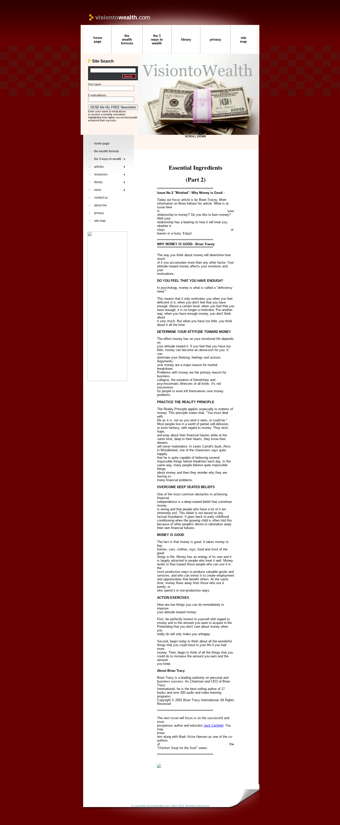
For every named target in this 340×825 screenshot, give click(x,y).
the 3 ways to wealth (157, 39)
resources (101, 174)
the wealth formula (127, 39)
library (186, 39)
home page (97, 39)
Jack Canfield (213, 725)
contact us (101, 197)
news (97, 190)
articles (99, 166)
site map (243, 39)
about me (100, 205)
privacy (215, 39)
